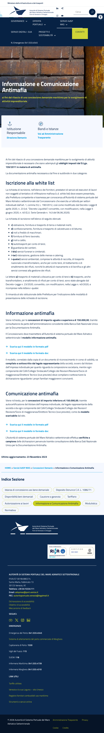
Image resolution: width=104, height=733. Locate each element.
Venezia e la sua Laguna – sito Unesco (26, 689)
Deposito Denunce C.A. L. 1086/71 (73, 490)
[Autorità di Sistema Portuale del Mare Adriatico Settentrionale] (31, 12)
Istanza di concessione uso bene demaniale (27, 490)
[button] (100, 17)
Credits (66, 727)
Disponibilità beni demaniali (19, 496)
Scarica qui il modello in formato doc (29, 353)
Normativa (10, 510)
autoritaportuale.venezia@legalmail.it (31, 595)
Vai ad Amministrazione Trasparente (50, 135)
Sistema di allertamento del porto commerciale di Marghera (35, 639)
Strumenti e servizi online (20, 701)
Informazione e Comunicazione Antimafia (57, 503)
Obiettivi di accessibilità (19, 604)
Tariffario (72, 496)
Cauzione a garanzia (50, 496)
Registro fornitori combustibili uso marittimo (28, 695)
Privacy (85, 719)
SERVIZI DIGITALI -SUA (21, 31)
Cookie (55, 727)
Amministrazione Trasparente (65, 719)
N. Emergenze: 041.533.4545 (24, 42)
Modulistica (91, 503)
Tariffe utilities (15, 683)
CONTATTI (79, 31)
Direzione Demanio (17, 137)
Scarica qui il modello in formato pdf (29, 346)
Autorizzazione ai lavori (17, 503)
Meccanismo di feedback (20, 608)
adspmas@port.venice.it (26, 592)
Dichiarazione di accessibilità (21, 601)
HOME (8, 467)
